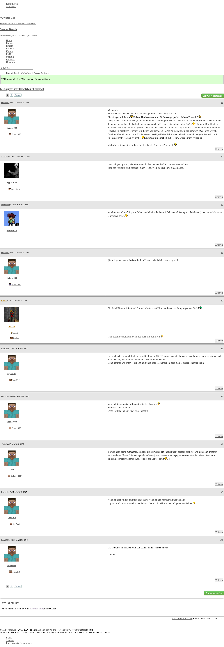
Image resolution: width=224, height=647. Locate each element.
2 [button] (11, 95)
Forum (9, 43)
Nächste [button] (18, 95)
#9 (222, 492)
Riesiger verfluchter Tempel (22, 89)
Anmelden (11, 6)
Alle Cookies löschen (182, 618)
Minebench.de (9, 629)
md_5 (56, 629)
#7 (222, 396)
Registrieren (12, 3)
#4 (222, 253)
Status (9, 637)
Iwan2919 (5, 348)
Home (9, 40)
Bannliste (10, 59)
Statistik (10, 57)
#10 (221, 540)
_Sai (3, 444)
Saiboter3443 (16, 476)
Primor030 (5, 103)
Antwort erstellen (212, 95)
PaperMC (66, 629)
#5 (222, 300)
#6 (222, 348)
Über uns (10, 62)
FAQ (8, 54)
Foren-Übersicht (14, 73)
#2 (222, 157)
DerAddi (4, 492)
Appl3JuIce (5, 157)
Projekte (45, 73)
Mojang (41, 629)
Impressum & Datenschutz (19, 643)
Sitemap (10, 640)
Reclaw (4, 300)
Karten (9, 51)
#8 (222, 444)
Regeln (9, 46)
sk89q (49, 629)
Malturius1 (5, 205)
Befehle (10, 48)
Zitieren (219, 149)
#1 (222, 103)
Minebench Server (31, 73)
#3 (222, 205)
